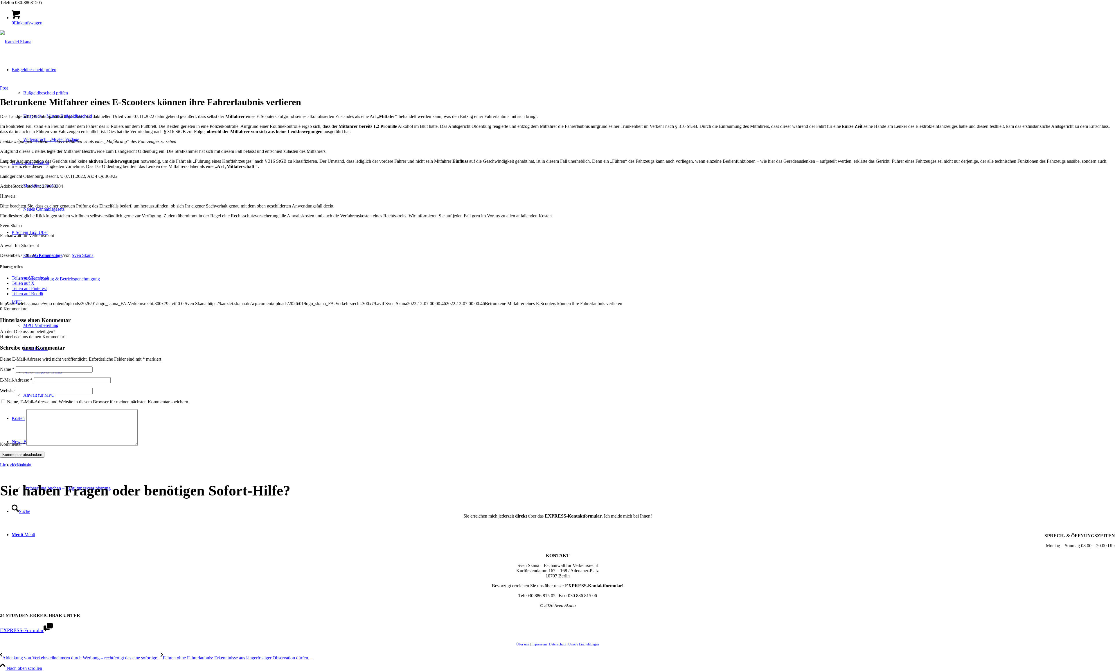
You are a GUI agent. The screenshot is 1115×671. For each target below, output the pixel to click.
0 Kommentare (48, 255)
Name (7, 369)
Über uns (522, 644)
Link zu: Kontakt (15, 464)
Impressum (539, 644)
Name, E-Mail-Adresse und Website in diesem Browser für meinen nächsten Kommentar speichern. (98, 401)
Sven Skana (82, 255)
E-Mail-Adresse (16, 379)
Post (4, 87)
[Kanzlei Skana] (15, 41)
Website (7, 390)
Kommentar (12, 444)
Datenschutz (558, 644)
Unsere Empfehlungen (583, 644)
